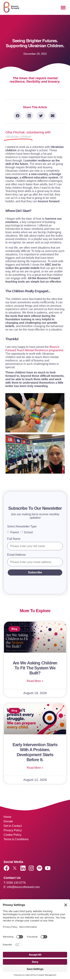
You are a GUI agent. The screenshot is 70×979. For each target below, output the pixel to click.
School (28, 532)
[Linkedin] (23, 868)
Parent (14, 532)
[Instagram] (31, 868)
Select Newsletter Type (22, 526)
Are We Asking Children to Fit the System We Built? (35, 667)
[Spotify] (39, 868)
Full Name (13, 538)
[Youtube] (48, 868)
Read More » (35, 681)
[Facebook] (6, 868)
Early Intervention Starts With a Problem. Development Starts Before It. (35, 752)
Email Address (16, 554)
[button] (63, 7)
